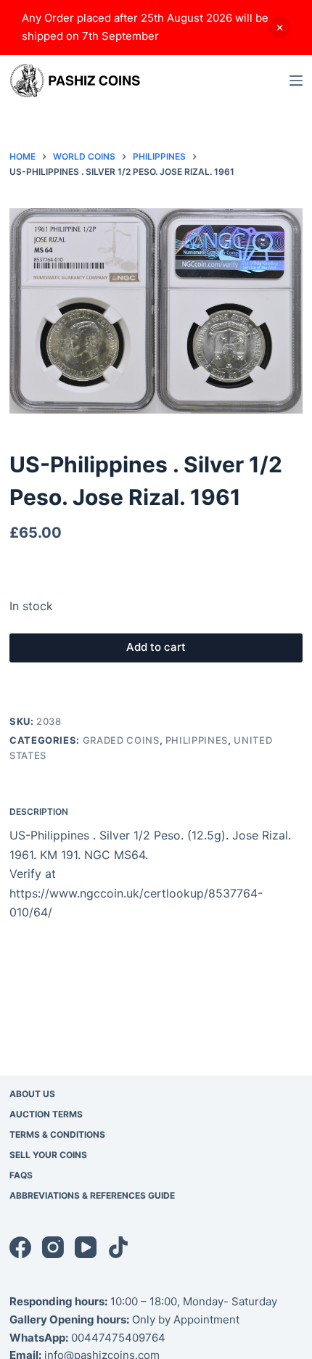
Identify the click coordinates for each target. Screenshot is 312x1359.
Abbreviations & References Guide (92, 1195)
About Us (32, 1093)
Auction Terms (46, 1114)
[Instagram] (53, 1247)
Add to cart (156, 647)
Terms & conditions (57, 1134)
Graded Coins (121, 740)
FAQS (21, 1175)
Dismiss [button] (279, 27)
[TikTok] (118, 1247)
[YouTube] (86, 1247)
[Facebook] (20, 1247)
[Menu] (296, 80)
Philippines (196, 740)
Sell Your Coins (48, 1154)
